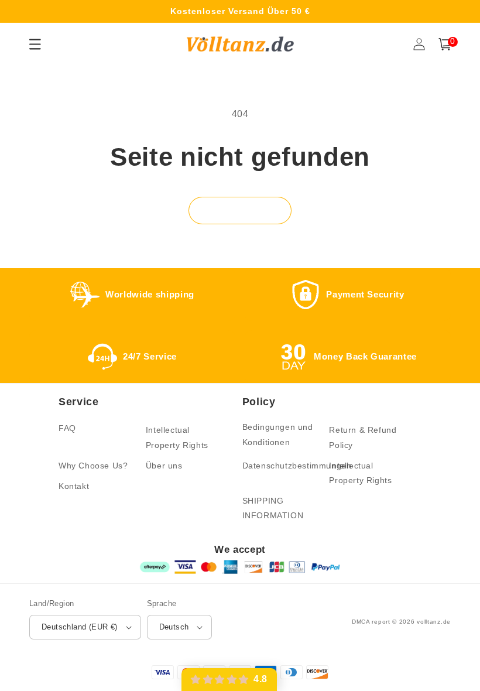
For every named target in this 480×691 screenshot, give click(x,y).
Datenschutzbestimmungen (297, 465)
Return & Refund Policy (362, 437)
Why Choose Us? (93, 465)
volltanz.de (434, 621)
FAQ (67, 428)
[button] (445, 44)
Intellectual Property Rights (177, 437)
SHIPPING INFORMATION (273, 508)
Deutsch (174, 626)
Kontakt (74, 486)
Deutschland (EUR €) (80, 626)
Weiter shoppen (240, 210)
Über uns (164, 465)
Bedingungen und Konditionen (277, 434)
